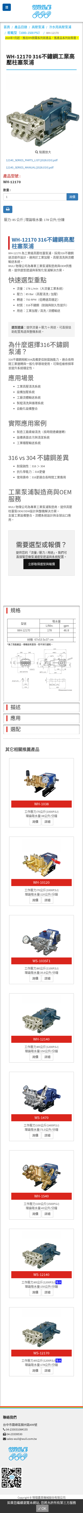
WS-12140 (41, 1274)
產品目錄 (20, 27)
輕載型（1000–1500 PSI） (24, 33)
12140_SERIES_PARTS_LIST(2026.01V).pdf (31, 160)
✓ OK (42, 1508)
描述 (15, 707)
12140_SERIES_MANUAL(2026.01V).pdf (29, 167)
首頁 (7, 27)
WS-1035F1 (41, 960)
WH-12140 (41, 1039)
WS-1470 (41, 1117)
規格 (15, 611)
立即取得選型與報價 (41, 564)
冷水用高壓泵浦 (60, 27)
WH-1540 (41, 1196)
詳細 (47, 822)
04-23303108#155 (17, 1429)
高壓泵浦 (38, 27)
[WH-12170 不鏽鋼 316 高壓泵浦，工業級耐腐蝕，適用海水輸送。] (43, 111)
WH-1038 (41, 803)
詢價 (72, 197)
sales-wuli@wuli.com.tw (22, 1439)
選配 (15, 729)
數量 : (7, 190)
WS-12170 (41, 1353)
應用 (15, 718)
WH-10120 (41, 882)
